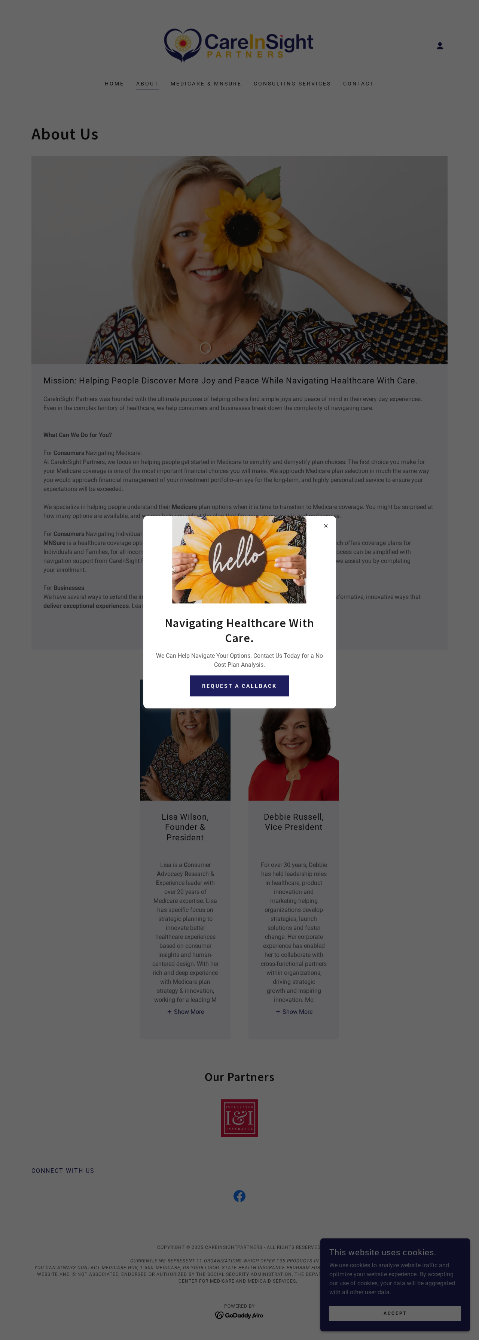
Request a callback (239, 686)
